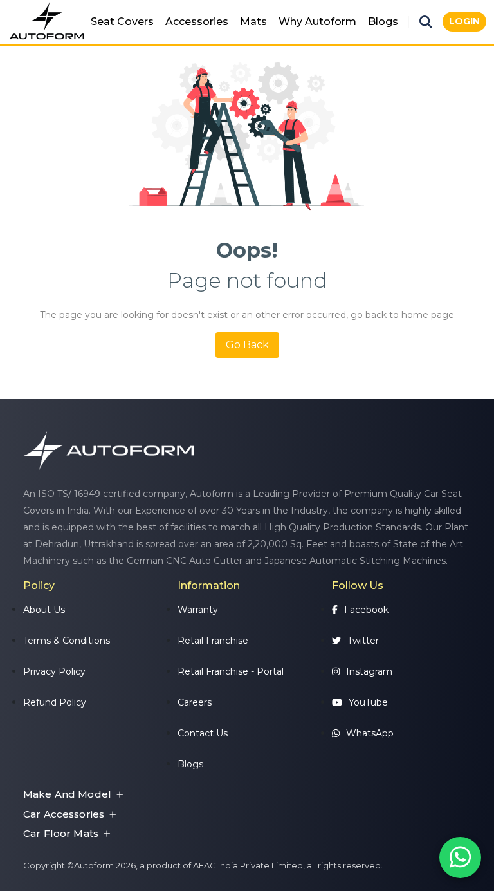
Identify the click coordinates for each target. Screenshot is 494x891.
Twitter (363, 640)
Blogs (383, 21)
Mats (253, 21)
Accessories (196, 21)
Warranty (198, 609)
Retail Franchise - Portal (231, 671)
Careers (195, 702)
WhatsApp (370, 733)
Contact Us (203, 733)
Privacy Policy (54, 671)
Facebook (366, 609)
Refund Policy (54, 702)
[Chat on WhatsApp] (460, 857)
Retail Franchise (213, 640)
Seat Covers (122, 21)
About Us (44, 609)
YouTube (368, 702)
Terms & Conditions (66, 640)
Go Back (247, 345)
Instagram (369, 671)
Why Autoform (317, 21)
